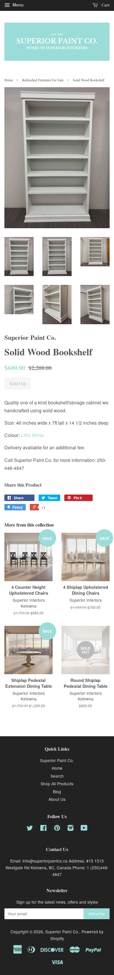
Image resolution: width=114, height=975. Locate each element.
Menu (17, 5)
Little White (32, 435)
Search (57, 776)
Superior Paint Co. (57, 760)
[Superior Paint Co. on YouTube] (84, 829)
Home (8, 80)
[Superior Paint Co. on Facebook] (43, 829)
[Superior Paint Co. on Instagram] (70, 829)
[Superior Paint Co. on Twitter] (30, 829)
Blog (57, 791)
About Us (57, 799)
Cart (105, 5)
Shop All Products (57, 783)
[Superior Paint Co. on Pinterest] (57, 829)
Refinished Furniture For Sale (42, 80)
